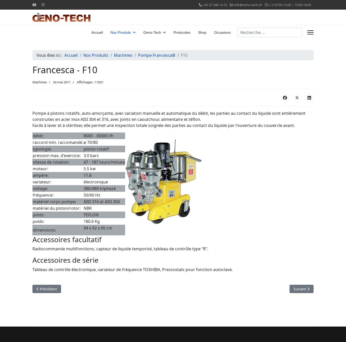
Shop (202, 32)
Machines (39, 82)
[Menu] (310, 32)
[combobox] (269, 32)
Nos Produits (120, 32)
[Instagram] (43, 4)
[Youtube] (34, 4)
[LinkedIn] (309, 97)
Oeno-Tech (152, 32)
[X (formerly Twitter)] (297, 97)
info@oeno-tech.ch (248, 5)
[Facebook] (285, 97)
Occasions (222, 32)
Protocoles (182, 32)
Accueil (97, 32)
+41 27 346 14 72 (215, 5)
